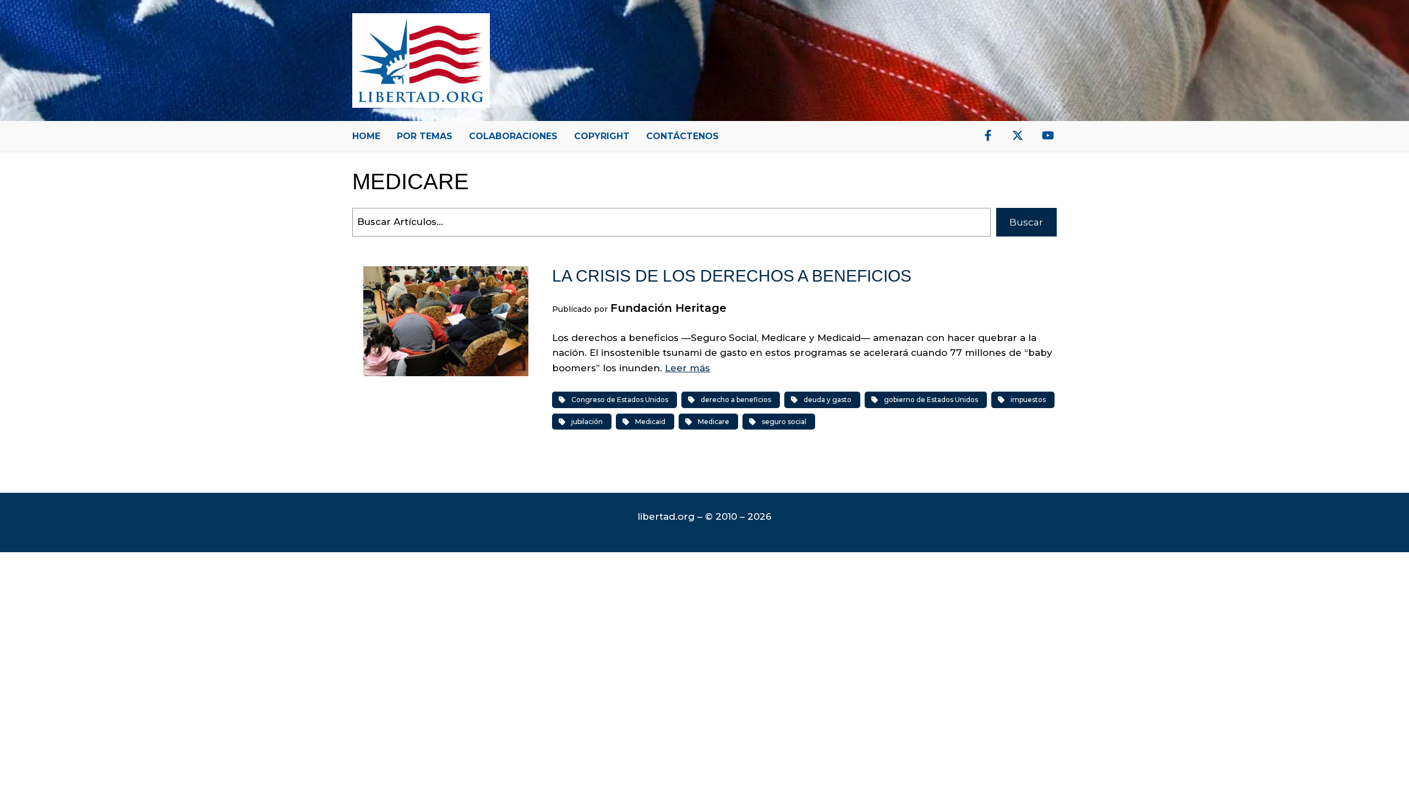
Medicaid (650, 421)
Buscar (1026, 222)
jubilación (587, 421)
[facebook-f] (988, 135)
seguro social (784, 421)
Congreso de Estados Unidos (619, 399)
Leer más (687, 367)
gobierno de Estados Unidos (931, 399)
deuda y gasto (827, 399)
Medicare (713, 421)
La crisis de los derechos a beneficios (731, 276)
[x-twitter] (1017, 135)
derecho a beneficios (736, 399)
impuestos (1028, 399)
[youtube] (1048, 135)
